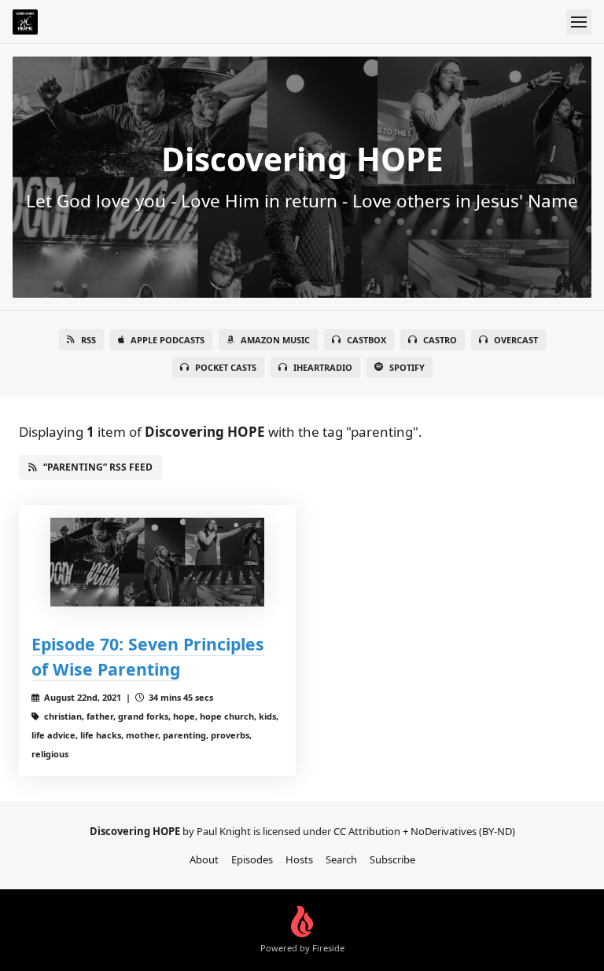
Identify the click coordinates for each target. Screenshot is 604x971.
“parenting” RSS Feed (98, 467)
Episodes (252, 859)
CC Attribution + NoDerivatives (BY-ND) (424, 831)
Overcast (516, 340)
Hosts (299, 859)
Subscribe (392, 859)
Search (341, 859)
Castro (440, 340)
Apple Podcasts (167, 340)
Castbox (366, 340)
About (204, 859)
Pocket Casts (225, 367)
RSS (88, 340)
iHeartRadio (322, 367)
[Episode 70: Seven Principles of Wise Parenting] (157, 562)
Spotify (407, 367)
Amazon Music (275, 340)
